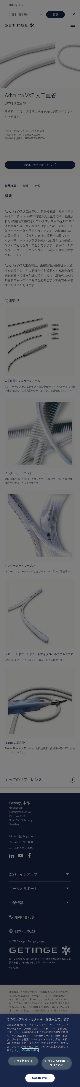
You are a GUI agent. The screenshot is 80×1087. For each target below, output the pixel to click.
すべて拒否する (23, 1060)
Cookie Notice (30, 1050)
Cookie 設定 (40, 1078)
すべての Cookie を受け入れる (56, 1063)
